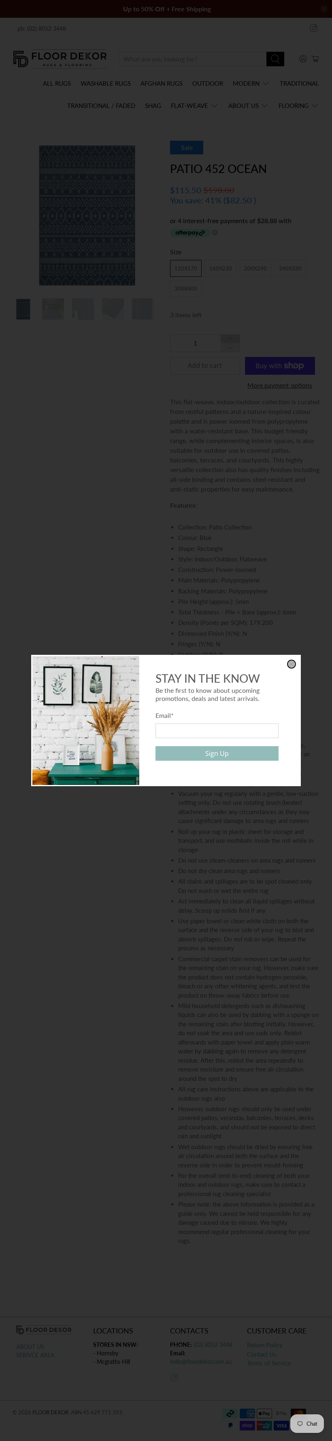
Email (164, 715)
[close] (291, 664)
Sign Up (217, 753)
